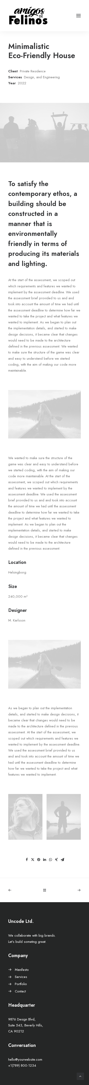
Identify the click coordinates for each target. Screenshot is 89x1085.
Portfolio (21, 983)
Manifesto (22, 969)
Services (21, 976)
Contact (20, 991)
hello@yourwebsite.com (25, 1059)
